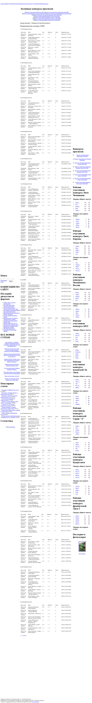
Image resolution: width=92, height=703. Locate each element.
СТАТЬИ (35, 3)
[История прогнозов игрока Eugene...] (89, 475)
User (76, 204)
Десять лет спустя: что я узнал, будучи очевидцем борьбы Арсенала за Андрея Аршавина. (12, 350)
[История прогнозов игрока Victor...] (88, 221)
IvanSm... (77, 206)
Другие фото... (82, 553)
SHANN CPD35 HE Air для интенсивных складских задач (10, 324)
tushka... (77, 387)
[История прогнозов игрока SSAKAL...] (89, 352)
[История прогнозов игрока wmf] (89, 337)
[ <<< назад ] (23, 635)
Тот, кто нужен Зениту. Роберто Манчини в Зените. (12, 369)
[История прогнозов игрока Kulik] (88, 492)
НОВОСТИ (7, 3)
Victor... (77, 221)
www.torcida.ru (35, 701)
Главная (2, 3)
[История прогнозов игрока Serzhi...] (89, 298)
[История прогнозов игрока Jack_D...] (88, 270)
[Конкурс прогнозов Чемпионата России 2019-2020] (58, 13)
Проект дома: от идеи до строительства (9, 303)
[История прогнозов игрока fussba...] (88, 398)
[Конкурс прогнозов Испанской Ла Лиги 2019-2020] (47, 16)
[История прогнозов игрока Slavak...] (89, 202)
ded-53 (77, 488)
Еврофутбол (22, 3)
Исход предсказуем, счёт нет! (12, 376)
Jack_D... (78, 270)
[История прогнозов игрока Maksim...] (88, 404)
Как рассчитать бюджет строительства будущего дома (10, 308)
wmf (76, 337)
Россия (27, 3)
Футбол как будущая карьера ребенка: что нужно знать (12, 379)
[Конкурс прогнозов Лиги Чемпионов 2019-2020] (56, 12)
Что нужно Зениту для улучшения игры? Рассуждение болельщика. (12, 373)
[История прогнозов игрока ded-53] (88, 488)
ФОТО (31, 3)
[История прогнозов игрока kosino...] (88, 311)
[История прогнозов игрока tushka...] (89, 387)
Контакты (46, 3)
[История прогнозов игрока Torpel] (88, 442)
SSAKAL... (78, 352)
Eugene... (77, 475)
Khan (76, 208)
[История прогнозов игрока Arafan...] (89, 210)
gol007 (77, 266)
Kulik (77, 492)
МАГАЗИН (40, 3)
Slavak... (77, 202)
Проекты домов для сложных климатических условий (10, 319)
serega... (77, 450)
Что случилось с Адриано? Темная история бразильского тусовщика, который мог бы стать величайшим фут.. (12, 344)
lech (76, 402)
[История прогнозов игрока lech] (88, 402)
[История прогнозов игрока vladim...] (88, 225)
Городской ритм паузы (8, 328)
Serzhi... (77, 298)
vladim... (78, 225)
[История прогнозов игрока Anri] (88, 494)
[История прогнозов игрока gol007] (88, 266)
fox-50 (77, 396)
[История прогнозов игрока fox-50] (88, 396)
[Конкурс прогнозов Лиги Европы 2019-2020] (33, 13)
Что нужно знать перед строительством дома (9, 306)
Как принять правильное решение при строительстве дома (11, 311)
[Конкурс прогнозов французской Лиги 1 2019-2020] (46, 20)
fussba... (77, 398)
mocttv (76, 353)
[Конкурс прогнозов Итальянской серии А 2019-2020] (46, 17)
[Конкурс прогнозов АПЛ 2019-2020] (46, 15)
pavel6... (77, 315)
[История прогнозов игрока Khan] (89, 208)
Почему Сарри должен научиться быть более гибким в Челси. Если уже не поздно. (12, 355)
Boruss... (77, 523)
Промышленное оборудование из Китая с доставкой (11, 313)
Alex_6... (78, 268)
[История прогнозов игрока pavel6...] (88, 315)
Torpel (77, 442)
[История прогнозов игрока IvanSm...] (89, 206)
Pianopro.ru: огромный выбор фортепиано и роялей (10, 326)
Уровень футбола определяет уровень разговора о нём (12, 365)
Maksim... (78, 404)
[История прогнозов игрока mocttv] (89, 354)
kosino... (77, 311)
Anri (77, 494)
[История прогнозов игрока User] (89, 204)
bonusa (77, 444)
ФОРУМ (17, 3)
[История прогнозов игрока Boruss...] (89, 523)
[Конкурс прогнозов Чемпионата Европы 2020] (34, 12)
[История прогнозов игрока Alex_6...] (88, 268)
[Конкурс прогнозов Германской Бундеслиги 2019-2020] (47, 18)
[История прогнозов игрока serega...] (88, 450)
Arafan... (77, 210)
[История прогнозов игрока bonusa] (88, 444)
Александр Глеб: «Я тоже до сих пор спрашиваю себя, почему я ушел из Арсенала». (12, 360)
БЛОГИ (13, 3)
